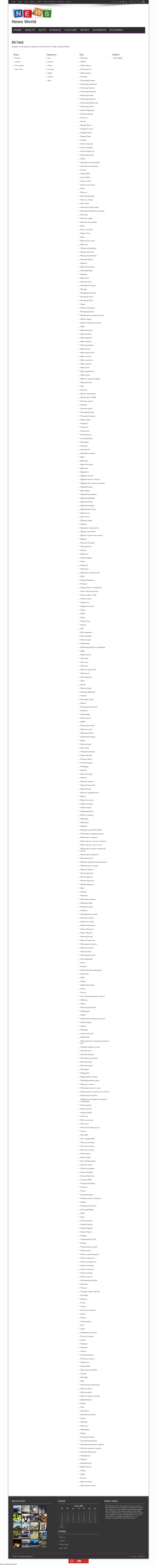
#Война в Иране (85, 319)
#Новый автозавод (86, 948)
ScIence (32, 2)
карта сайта (19, 69)
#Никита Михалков (86, 929)
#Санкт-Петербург (86, 1172)
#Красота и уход (86, 729)
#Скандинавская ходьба (88, 1247)
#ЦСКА (82, 1403)
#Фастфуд (84, 1377)
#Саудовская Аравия (87, 1183)
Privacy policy (19, 65)
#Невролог (84, 910)
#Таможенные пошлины (88, 1332)
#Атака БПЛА (85, 174)
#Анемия (83, 140)
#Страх (82, 1314)
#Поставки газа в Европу (89, 1058)
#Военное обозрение (87, 308)
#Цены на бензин (86, 1388)
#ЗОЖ (82, 614)
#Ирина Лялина (85, 655)
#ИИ (81, 628)
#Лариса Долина (86, 755)
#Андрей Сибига (86, 133)
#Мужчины (84, 895)
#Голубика (84, 446)
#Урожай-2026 (85, 1366)
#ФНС (82, 1381)
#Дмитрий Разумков (87, 505)
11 (67, 1516)
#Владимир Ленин (86, 297)
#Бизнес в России (86, 200)
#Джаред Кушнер (86, 487)
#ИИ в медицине (86, 632)
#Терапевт (84, 1344)
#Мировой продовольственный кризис (93, 862)
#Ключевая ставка (86, 699)
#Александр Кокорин (87, 80)
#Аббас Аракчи (85, 65)
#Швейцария (84, 1429)
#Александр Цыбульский (89, 103)
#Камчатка (84, 666)
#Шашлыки (84, 1426)
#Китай (82, 684)
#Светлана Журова (87, 1209)
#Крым (82, 740)
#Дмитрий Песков (86, 502)
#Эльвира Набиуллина (88, 1452)
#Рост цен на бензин (87, 1142)
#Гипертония (84, 431)
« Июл (61, 1527)
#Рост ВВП (84, 1135)
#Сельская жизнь (86, 1221)
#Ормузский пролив (87, 985)
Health (20, 2)
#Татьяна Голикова (87, 1336)
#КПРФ (82, 722)
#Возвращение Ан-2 (87, 312)
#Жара (82, 561)
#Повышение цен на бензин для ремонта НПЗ (94, 1042)
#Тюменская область (87, 1359)
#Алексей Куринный (87, 110)
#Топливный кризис (87, 1355)
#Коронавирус (85, 714)
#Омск (82, 963)
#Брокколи (84, 244)
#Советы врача (85, 1250)
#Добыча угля (85, 513)
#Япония (83, 1478)
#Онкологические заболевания (91, 970)
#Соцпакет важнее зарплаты (90, 1292)
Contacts (18, 62)
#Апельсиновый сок (87, 151)
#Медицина (84, 819)
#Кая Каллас (84, 673)
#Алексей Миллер (86, 114)
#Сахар (83, 1191)
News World (24, 21)
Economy (60, 2)
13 (78, 1516)
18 (68, 1519)
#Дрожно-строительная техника (91, 535)
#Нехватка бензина (87, 918)
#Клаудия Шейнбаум (87, 692)
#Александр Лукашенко (88, 84)
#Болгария (84, 215)
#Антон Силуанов (86, 147)
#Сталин (83, 1306)
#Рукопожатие (85, 1153)
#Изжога (83, 625)
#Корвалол (84, 710)
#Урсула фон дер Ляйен (88, 1370)
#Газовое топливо (86, 401)
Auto (25, 2)
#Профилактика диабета (88, 1095)
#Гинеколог (84, 427)
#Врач (82, 326)
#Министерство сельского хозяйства (93, 841)
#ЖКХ (82, 576)
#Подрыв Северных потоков (90, 1047)
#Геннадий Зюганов (87, 412)
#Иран (82, 651)
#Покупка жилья (86, 1051)
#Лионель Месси (86, 759)
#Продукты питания (87, 1084)
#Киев (82, 681)
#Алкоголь (84, 118)
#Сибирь (83, 1243)
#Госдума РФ (85, 449)
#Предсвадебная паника (88, 1077)
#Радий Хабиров (86, 1113)
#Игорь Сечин (85, 621)
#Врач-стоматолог (86, 360)
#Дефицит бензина (86, 476)
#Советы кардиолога (87, 1258)
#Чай (82, 1407)
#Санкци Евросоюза (87, 1176)
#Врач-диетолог (85, 334)
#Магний (83, 770)
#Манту (83, 796)
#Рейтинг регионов (86, 1120)
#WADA (83, 62)
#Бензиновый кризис (87, 196)
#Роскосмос (84, 1124)
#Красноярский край (87, 725)
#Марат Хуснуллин (87, 800)
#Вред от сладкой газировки (90, 379)
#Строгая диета (85, 1321)
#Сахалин (83, 1187)
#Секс (82, 1217)
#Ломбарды (84, 766)
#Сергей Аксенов (86, 1224)
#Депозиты (84, 468)
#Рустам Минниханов (87, 1161)
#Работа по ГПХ (86, 1109)
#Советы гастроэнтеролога (89, 1254)
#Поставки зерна (86, 1062)
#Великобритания (86, 270)
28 (84, 1522)
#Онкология (84, 974)
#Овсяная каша (85, 951)
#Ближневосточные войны (89, 207)
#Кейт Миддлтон (86, 677)
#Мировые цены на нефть (89, 866)
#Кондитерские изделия (88, 707)
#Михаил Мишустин (87, 881)
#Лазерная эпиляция (87, 752)
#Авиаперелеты (85, 69)
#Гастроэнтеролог (86, 408)
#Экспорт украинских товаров (90, 1448)
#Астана (83, 170)
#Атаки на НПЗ (85, 181)
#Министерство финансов (89, 854)
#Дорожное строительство (89, 528)
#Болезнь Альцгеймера (88, 222)
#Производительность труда (90, 1088)
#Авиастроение (85, 73)
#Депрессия (84, 472)
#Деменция (84, 461)
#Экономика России (87, 1437)
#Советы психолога (87, 1269)
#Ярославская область (88, 1485)
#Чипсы (83, 1418)
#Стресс (83, 1318)
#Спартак (83, 1299)
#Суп (82, 1325)
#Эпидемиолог (85, 1456)
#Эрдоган (83, 1459)
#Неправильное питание (88, 914)
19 (73, 1519)
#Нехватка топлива (87, 922)
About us (18, 58)
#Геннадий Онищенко (87, 416)
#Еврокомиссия (85, 546)
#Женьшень (84, 569)
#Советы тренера (86, 1273)
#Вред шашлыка (86, 382)
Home (14, 2)
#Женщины (84, 565)
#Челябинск (84, 1411)
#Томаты (83, 1351)
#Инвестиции (84, 643)
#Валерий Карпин (86, 259)
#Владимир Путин (86, 300)
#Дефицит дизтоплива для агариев (92, 483)
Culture (39, 2)
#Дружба (83, 539)
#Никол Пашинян (86, 933)
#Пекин (82, 1004)
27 (78, 1522)
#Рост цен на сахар (87, 1150)
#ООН (82, 977)
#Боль (82, 226)
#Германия (84, 423)
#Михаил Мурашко (86, 884)
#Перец (83, 1015)
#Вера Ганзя (84, 278)
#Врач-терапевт (85, 364)
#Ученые (83, 1374)
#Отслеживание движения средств (92, 996)
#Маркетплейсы (85, 807)
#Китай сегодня (85, 688)
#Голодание (84, 442)
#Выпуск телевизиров (88, 394)
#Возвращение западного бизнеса (92, 315)
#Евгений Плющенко (87, 543)
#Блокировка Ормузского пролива (92, 211)
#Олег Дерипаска (86, 959)
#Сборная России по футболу (90, 1198)
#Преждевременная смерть (90, 1080)
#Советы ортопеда (86, 1265)
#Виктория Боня (86, 282)
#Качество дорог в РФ (88, 670)
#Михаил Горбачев (86, 869)
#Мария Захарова (86, 804)
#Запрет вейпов (85, 599)
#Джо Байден (85, 491)
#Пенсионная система (88, 1007)
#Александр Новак (86, 95)
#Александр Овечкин (87, 99)
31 (62, 1524)
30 (95, 1522)
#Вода (82, 304)
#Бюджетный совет (87, 252)
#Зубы (82, 617)
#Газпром (83, 405)
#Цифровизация (86, 1400)
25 (68, 1522)
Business (52, 2)
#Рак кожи (84, 1116)
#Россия (83, 1131)
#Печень (83, 1026)
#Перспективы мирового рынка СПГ (92, 1019)
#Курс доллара (85, 744)
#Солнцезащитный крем (88, 1280)
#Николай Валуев (86, 937)
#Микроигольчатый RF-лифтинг (91, 830)
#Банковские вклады (87, 185)
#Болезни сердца (86, 218)
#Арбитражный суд (87, 155)
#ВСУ (82, 386)
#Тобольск (84, 1347)
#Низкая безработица (87, 925)
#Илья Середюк (85, 636)
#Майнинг (83, 778)
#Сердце (83, 1236)
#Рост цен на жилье (87, 1146)
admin (115, 58)
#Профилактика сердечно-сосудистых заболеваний (93, 1100)
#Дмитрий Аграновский (88, 494)
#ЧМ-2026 (83, 1422)
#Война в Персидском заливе (90, 323)
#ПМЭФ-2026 (84, 1037)
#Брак (82, 237)
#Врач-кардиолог (86, 338)
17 (62, 1519)
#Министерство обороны (88, 837)
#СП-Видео (84, 1295)
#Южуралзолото (86, 1463)
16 (95, 1516)
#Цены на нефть (86, 1392)
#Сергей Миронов (86, 1228)
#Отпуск (83, 992)
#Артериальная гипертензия (90, 162)
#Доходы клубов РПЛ (88, 531)
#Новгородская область (88, 944)
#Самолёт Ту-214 (86, 1165)
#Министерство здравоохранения (92, 834)
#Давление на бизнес (87, 453)
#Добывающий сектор (88, 509)
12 (73, 1516)
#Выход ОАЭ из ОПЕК (88, 397)
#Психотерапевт (86, 1105)
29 (89, 1522)
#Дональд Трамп (86, 520)
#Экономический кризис (88, 1441)
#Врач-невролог (85, 341)
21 (84, 1519)
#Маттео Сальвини (87, 815)
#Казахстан (84, 662)
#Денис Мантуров (86, 464)
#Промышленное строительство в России (94, 1092)
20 (78, 1519)
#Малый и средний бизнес (89, 793)
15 (89, 1516)
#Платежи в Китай (86, 1033)
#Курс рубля (84, 748)
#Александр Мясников (88, 91)
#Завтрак (83, 584)
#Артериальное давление (89, 166)
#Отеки (82, 989)
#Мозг (82, 888)
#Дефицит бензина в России (90, 479)
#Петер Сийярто (86, 1022)
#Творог (83, 1340)
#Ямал (82, 1474)
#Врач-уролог (85, 367)
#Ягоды (83, 1470)
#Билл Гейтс (84, 203)
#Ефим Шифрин (86, 558)
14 (84, 1516)
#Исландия (84, 658)
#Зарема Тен (84, 602)
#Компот (83, 703)
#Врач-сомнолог (86, 356)
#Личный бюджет (86, 763)
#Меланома (84, 822)
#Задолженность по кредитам (90, 587)
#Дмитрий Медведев (87, 498)
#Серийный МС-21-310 (88, 1239)
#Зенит (82, 610)
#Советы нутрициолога (88, 1262)
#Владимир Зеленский (88, 293)
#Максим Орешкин (86, 781)
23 (95, 1519)
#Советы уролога (86, 1277)
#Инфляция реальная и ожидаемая (92, 647)
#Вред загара (85, 375)
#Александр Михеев (87, 88)
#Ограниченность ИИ (87, 955)
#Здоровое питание (87, 606)
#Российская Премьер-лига (89, 1127)
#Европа (83, 550)
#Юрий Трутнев (85, 1467)
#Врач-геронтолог (86, 330)
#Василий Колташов (87, 267)
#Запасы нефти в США (88, 595)
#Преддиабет (85, 1073)
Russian (68, 2)
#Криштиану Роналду (87, 737)
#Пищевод (84, 1030)
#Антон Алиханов (86, 144)
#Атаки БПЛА (85, 177)
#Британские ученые (87, 241)
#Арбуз (82, 159)
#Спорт (82, 1303)
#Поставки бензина (87, 1054)
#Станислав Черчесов (88, 1310)
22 (89, 1519)
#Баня (82, 188)
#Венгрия (83, 274)
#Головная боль (85, 435)
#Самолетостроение (87, 1168)
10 (62, 1516)
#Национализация (86, 907)
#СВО (82, 1213)
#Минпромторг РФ (86, 858)
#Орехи (83, 981)
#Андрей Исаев (85, 125)
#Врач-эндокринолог (87, 371)
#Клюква (83, 696)
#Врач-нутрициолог (87, 345)
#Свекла (83, 1202)
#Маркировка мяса (86, 811)
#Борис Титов (85, 233)
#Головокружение (86, 438)
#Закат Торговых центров (89, 591)
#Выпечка (83, 390)
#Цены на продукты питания (90, 1396)
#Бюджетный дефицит (88, 248)
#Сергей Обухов (86, 1232)
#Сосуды (83, 1288)
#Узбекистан (84, 1362)
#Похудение (84, 1069)
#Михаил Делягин (86, 877)
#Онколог (83, 966)
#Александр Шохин (87, 106)
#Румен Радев (85, 1157)
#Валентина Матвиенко (88, 256)
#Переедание (85, 1011)
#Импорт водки (85, 640)
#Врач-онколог (85, 349)
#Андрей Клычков (86, 129)
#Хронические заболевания (90, 1385)
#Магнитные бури (86, 774)
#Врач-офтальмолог (87, 353)
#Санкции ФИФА (86, 1180)
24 (62, 1522)
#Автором (83, 77)
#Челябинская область (88, 1414)
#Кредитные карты (86, 733)
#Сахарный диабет (86, 1195)
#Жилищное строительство (90, 573)
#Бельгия (83, 192)
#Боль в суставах (86, 230)
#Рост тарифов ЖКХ (87, 1139)
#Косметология (85, 718)
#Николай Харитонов (87, 940)
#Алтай (83, 121)
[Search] (143, 1)
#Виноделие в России (88, 285)
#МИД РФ (83, 826)
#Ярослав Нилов (86, 1482)
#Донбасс (83, 524)
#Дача (82, 457)
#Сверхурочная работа (88, 1206)
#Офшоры (83, 1000)
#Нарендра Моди (86, 903)
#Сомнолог (84, 1284)
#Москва (83, 892)
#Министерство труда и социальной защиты (93, 850)
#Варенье (83, 263)
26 (73, 1522)
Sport (45, 2)
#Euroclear (84, 58)
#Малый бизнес (85, 789)
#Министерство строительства (91, 845)
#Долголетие (84, 517)
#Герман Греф (85, 420)
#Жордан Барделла (87, 580)
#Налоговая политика (87, 899)
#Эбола (83, 1433)
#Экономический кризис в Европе (92, 1444)
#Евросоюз (84, 554)
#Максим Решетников (87, 785)
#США (82, 1329)
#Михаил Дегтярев (86, 873)
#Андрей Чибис (85, 136)
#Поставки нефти (86, 1065)
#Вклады (83, 289)
